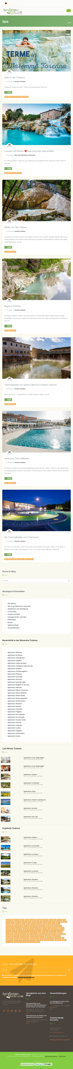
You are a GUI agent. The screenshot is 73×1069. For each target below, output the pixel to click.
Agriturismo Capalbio (14, 660)
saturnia (58, 921)
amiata (26, 925)
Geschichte (9, 925)
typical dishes (10, 929)
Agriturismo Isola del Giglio (17, 682)
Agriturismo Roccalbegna (16, 714)
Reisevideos (12, 620)
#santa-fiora (29, 559)
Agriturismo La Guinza (31, 854)
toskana (45, 919)
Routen (10, 622)
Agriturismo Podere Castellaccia (35, 800)
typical (39, 919)
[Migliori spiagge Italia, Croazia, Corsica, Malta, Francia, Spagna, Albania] (47, 1064)
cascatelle (33, 932)
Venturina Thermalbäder (16, 458)
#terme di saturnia (15, 96)
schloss (24, 921)
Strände (59, 932)
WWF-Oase (9, 940)
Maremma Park (34, 938)
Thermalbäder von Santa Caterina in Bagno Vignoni (30, 384)
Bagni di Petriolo (12, 306)
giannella (43, 938)
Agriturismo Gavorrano (15, 677)
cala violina (52, 919)
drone (17, 923)
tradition (33, 919)
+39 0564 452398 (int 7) (57, 1032)
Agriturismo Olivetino (31, 879)
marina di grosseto (32, 934)
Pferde (33, 923)
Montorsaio (9, 938)
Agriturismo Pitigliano (15, 712)
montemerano (24, 936)
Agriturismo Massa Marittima (17, 693)
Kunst (44, 923)
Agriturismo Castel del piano (17, 663)
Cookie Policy (66, 1039)
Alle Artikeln (12, 603)
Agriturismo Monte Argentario (18, 698)
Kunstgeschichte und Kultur (17, 617)
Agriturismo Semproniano (16, 733)
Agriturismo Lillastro (30, 774)
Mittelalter (35, 921)
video (12, 923)
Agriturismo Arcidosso (15, 655)
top (39, 932)
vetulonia (58, 940)
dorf (29, 921)
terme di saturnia (24, 932)
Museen (16, 942)
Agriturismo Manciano (15, 687)
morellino (45, 932)
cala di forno (24, 938)
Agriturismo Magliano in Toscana (18, 685)
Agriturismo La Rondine (31, 783)
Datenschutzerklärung (26, 977)
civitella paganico (45, 921)
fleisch (65, 921)
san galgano (51, 923)
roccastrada (56, 936)
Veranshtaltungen (13, 628)
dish (64, 919)
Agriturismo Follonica (15, 674)
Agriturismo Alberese (15, 652)
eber (7, 923)
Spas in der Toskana (14, 77)
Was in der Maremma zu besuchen (24, 155)
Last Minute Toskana (11, 748)
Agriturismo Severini (30, 808)
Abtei (58, 923)
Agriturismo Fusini (30, 791)
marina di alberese (20, 934)
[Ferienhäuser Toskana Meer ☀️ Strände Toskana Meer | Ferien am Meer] (39, 1064)
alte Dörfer (9, 934)
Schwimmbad (33, 925)
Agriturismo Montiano (15, 704)
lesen (9, 92)
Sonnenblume (18, 925)
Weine (64, 940)
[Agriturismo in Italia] (28, 1064)
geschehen (9, 919)
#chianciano (20, 559)
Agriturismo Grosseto (15, 679)
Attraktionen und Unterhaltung (18, 609)
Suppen (15, 932)
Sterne (8, 936)
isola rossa (50, 938)
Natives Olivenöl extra (57, 929)
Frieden (39, 923)
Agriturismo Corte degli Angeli (34, 758)
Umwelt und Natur (20, 81)
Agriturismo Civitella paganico (17, 671)
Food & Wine (12, 612)
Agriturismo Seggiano (15, 731)
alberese (41, 925)
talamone (48, 936)
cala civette (17, 940)
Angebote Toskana (11, 828)
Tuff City (33, 940)
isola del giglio (59, 938)
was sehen (9, 942)
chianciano (23, 942)
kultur (27, 919)
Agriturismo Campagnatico (16, 658)
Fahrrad (54, 934)
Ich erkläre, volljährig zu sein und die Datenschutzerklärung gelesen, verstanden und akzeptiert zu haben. (34, 976)
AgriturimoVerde (13, 625)
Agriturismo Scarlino (14, 728)
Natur (27, 923)
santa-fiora (46, 929)
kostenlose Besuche (33, 942)
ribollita (8, 932)
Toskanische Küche (35, 928)
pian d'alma (15, 936)
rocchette (26, 928)
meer (22, 919)
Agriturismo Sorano (14, 736)
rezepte (16, 919)
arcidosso (38, 929)
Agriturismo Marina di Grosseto (18, 690)
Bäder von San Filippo (15, 227)
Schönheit (26, 940)
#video (19, 173)
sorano (45, 928)
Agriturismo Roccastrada (16, 717)
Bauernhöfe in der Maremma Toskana (19, 640)
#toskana (25, 96)
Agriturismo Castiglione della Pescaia (20, 666)
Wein (47, 925)
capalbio (18, 921)
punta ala (39, 940)
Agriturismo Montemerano (16, 701)
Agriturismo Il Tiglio (30, 863)
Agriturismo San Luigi (31, 817)
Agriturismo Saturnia (14, 722)
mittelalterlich (52, 928)
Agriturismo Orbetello (15, 709)
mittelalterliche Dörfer (37, 936)
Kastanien (19, 929)
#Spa (6, 96)
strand (59, 919)
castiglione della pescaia (13, 928)
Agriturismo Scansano (15, 725)
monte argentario (45, 934)
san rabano (58, 925)
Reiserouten (61, 934)
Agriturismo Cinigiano (15, 668)
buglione (61, 928)
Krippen (17, 938)
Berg (51, 925)
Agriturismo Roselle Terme (17, 720)
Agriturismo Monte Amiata (16, 695)
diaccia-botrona (49, 940)
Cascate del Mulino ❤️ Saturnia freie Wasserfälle (29, 151)
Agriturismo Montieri (14, 706)
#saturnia (12, 173)
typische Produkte (28, 929)
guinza (22, 923)
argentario (52, 932)
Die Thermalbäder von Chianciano (21, 537)
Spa (69, 22)
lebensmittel (10, 921)
